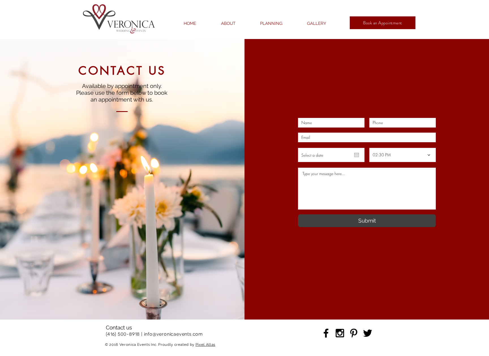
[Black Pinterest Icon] (354, 333)
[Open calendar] (356, 155)
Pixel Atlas (205, 344)
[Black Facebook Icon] (326, 333)
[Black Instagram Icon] (340, 333)
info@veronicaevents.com (173, 334)
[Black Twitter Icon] (368, 333)
